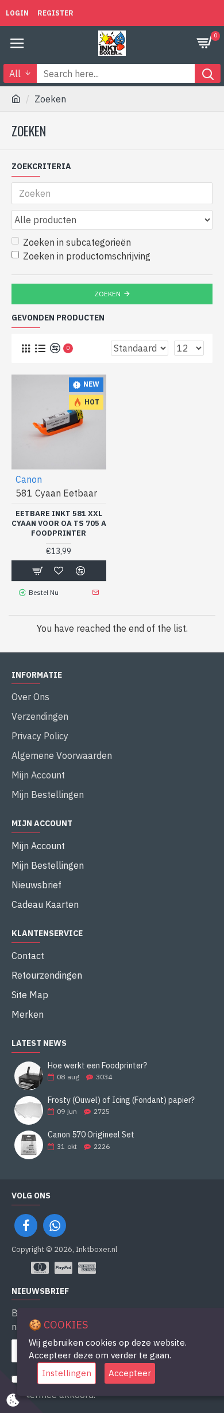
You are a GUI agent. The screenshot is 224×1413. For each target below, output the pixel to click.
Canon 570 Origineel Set (91, 1135)
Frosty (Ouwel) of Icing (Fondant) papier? (121, 1100)
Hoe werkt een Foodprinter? (97, 1065)
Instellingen (66, 1373)
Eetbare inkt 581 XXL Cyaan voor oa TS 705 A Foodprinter (58, 523)
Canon (29, 479)
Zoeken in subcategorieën (77, 242)
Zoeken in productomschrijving (86, 256)
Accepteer (130, 1373)
